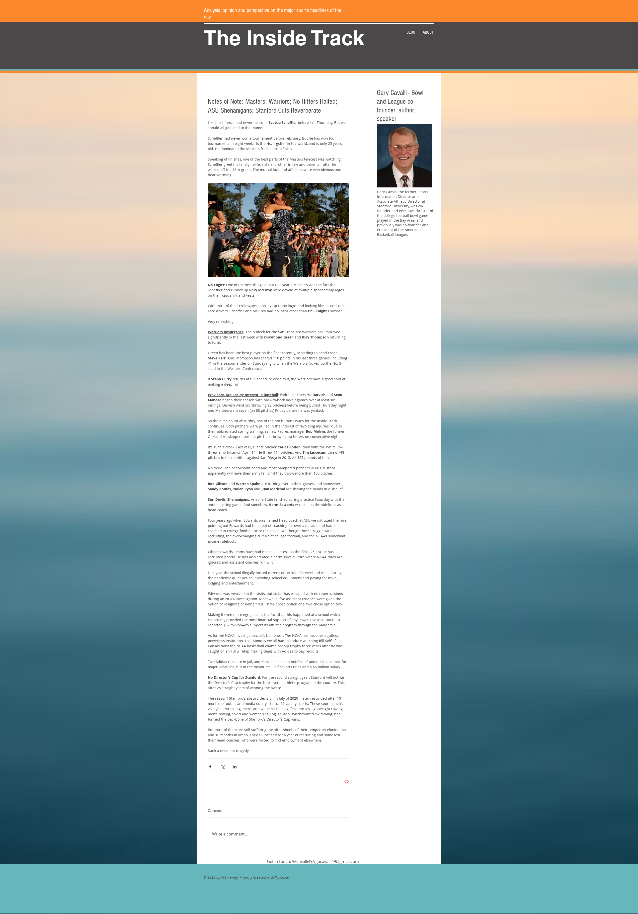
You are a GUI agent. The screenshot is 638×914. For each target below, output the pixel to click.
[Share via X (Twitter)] (222, 766)
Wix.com (282, 877)
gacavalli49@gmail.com (337, 861)
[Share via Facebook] (210, 766)
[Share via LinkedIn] (234, 766)
